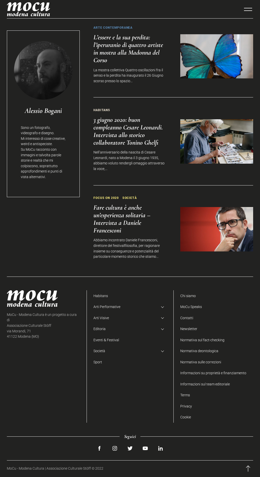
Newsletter (188, 329)
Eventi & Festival (106, 340)
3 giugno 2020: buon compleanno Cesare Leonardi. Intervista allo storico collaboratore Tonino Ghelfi (128, 131)
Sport (97, 362)
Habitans (101, 110)
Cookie (185, 417)
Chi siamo (188, 296)
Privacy (186, 406)
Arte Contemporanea (113, 27)
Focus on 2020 (106, 198)
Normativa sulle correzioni (200, 362)
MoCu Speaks (191, 307)
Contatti (186, 318)
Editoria (99, 329)
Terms (185, 395)
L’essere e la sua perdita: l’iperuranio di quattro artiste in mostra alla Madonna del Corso (128, 48)
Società (129, 198)
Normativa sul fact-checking (202, 340)
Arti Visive (101, 318)
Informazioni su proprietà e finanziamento (213, 373)
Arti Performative (106, 307)
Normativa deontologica (199, 351)
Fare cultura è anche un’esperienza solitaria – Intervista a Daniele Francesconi (121, 218)
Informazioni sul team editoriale (205, 384)
